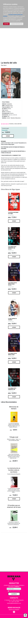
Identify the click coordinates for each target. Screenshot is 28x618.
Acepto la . (14, 590)
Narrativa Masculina (15, 118)
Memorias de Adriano (13, 408)
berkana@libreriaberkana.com (14, 603)
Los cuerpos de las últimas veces (12, 283)
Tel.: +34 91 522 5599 (14, 601)
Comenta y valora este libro (15, 123)
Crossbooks (9, 104)
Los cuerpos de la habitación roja (12, 247)
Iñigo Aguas (3, 65)
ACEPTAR (6, 23)
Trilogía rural (13, 437)
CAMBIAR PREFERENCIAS (16, 23)
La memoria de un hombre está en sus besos (13, 470)
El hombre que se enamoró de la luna (13, 506)
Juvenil (8, 118)
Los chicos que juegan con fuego (13, 213)
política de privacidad (16, 590)
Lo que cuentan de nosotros (12, 319)
